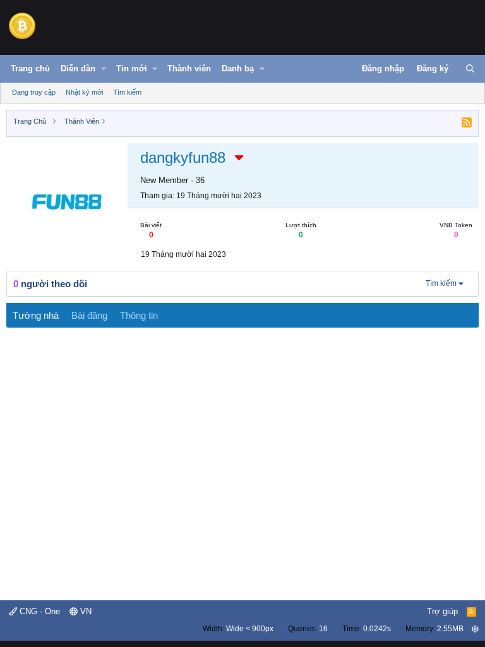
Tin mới (131, 68)
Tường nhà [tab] (36, 315)
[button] (104, 68)
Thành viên (189, 68)
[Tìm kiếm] (470, 69)
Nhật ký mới (84, 92)
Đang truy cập (34, 92)
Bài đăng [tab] (89, 315)
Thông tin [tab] (139, 315)
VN (85, 611)
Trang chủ (30, 68)
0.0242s (377, 628)
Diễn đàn (78, 68)
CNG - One (38, 611)
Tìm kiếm (127, 92)
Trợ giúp (442, 611)
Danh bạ (238, 68)
